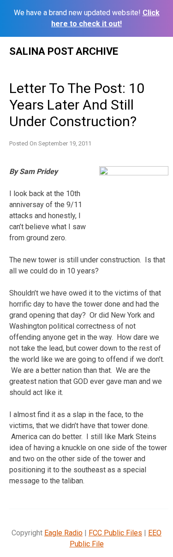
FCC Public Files (115, 532)
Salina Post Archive (63, 51)
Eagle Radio (63, 532)
